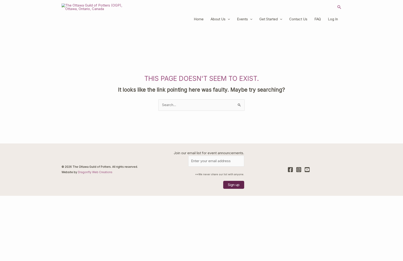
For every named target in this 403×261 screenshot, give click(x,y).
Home (199, 19)
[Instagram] (299, 169)
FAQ (317, 19)
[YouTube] (307, 169)
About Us (218, 19)
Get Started (268, 19)
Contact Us (298, 19)
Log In (333, 19)
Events (242, 19)
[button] (339, 7)
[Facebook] (290, 169)
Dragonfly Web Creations (95, 172)
